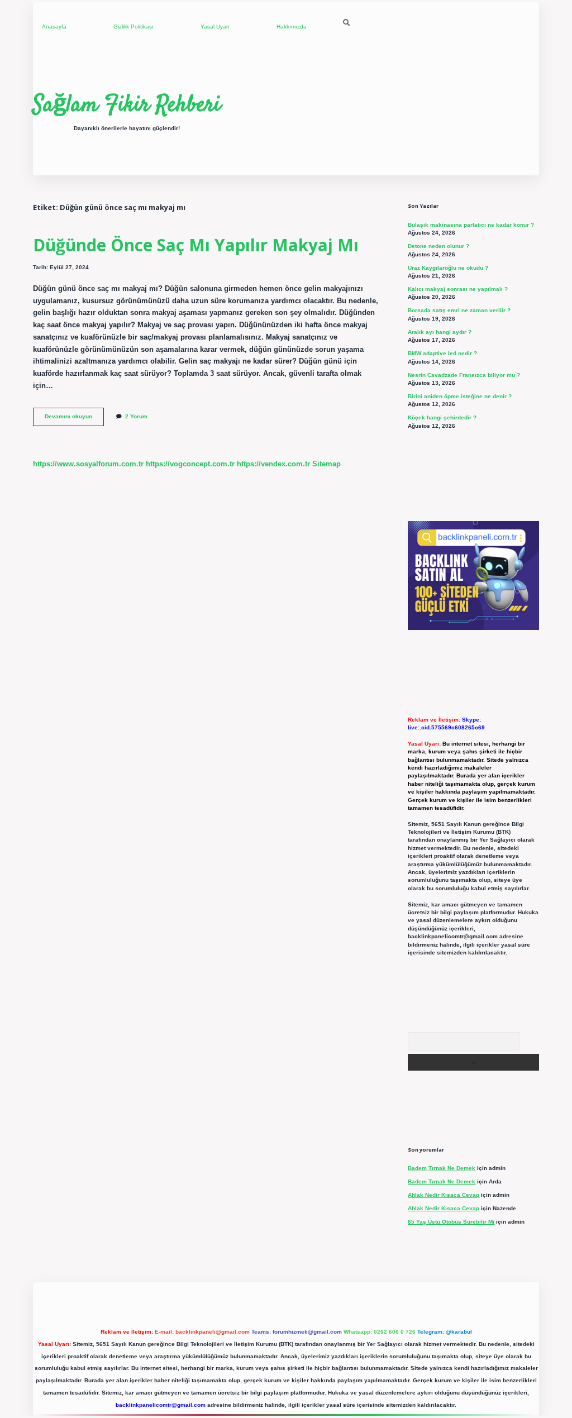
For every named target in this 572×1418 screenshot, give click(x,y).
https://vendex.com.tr (273, 464)
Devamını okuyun (74, 419)
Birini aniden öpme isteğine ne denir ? (460, 396)
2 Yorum (136, 416)
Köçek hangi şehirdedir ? (442, 417)
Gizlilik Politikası (133, 26)
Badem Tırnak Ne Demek (441, 1168)
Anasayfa (54, 26)
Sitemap (326, 464)
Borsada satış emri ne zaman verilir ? (459, 310)
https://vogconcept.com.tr (190, 464)
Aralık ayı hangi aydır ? (439, 332)
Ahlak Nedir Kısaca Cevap (443, 1195)
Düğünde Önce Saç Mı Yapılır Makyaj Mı (196, 244)
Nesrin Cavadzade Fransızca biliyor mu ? (464, 375)
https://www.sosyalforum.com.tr (88, 464)
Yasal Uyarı (215, 26)
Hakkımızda (292, 26)
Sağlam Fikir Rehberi (127, 105)
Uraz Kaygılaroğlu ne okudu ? (448, 268)
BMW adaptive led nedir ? (442, 353)
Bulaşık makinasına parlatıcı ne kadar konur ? (471, 225)
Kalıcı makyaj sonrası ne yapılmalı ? (458, 289)
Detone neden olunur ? (438, 246)
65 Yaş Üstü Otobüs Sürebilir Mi (451, 1222)
